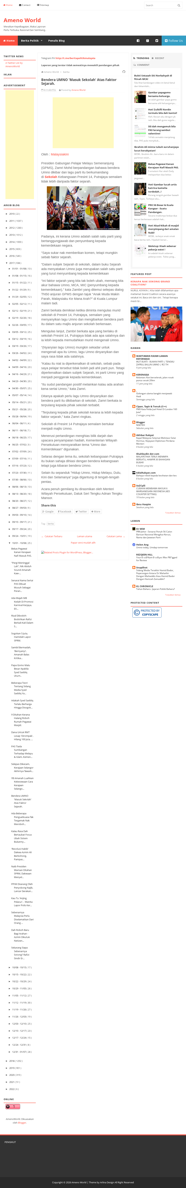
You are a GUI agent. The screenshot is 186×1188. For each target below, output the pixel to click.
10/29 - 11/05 (19, 988)
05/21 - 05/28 (19, 409)
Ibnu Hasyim (143, 504)
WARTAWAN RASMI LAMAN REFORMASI (152, 357)
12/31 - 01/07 (19, 1051)
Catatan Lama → (116, 536)
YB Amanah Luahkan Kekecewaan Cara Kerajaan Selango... (22, 783)
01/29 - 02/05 (19, 296)
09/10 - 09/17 (19, 522)
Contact (26, 5)
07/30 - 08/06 (19, 479)
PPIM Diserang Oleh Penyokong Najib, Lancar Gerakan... (22, 887)
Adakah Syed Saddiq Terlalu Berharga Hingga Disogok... (22, 704)
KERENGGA (142, 374)
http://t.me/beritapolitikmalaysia (75, 58)
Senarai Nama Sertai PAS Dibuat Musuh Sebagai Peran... (22, 586)
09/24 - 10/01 (19, 536)
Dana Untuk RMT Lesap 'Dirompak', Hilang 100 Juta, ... (22, 736)
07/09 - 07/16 (19, 458)
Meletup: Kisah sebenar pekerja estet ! (162, 247)
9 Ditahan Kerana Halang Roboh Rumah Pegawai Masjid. (21, 720)
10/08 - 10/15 (19, 967)
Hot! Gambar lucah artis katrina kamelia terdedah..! (162, 188)
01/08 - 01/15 (19, 275)
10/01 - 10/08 (19, 543)
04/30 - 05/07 (19, 388)
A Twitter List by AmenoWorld (14, 64)
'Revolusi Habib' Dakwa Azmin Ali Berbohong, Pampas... (21, 854)
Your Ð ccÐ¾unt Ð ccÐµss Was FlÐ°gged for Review (156, 559)
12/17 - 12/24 (19, 1037)
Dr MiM (140, 528)
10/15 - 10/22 (19, 974)
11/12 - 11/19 (19, 1002)
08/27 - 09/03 (19, 507)
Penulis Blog (56, 40)
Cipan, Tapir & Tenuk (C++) (151, 406)
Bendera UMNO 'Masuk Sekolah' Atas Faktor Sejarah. (21, 801)
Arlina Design (107, 1182)
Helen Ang (142, 544)
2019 (12, 1068)
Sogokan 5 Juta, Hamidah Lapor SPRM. (21, 637)
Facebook (65, 511)
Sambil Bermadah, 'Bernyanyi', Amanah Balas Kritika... (21, 653)
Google (49, 511)
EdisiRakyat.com (146, 472)
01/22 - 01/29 (19, 289)
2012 (12, 227)
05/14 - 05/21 (19, 402)
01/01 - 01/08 (19, 268)
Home (9, 5)
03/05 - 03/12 (19, 332)
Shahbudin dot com (147, 453)
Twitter (82, 511)
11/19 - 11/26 (19, 1009)
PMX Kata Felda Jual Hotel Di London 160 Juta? (156, 411)
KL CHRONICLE (144, 586)
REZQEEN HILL (144, 554)
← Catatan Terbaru (51, 536)
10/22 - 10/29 (19, 981)
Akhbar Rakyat (145, 435)
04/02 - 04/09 (19, 360)
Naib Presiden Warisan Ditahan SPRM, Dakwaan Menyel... (21, 872)
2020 (12, 1075)
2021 (12, 1082)
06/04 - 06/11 (19, 423)
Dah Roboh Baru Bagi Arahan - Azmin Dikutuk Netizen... (20, 935)
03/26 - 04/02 (19, 353)
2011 (12, 220)
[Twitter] (157, 41)
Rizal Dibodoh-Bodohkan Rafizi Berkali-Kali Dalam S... (22, 621)
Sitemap (44, 5)
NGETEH (140, 425)
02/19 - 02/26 (19, 317)
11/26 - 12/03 (19, 1016)
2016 (12, 256)
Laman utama (84, 536)
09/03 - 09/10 (19, 514)
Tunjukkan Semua (173, 513)
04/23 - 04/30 (19, 381)
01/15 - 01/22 (19, 282)
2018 (12, 1061)
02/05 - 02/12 (19, 303)
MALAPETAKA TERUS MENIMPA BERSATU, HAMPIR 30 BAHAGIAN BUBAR (153, 459)
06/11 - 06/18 (19, 430)
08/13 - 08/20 (19, 493)
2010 (12, 213)
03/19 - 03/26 (19, 346)
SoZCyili (140, 485)
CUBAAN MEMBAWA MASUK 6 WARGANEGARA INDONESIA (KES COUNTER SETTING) (153, 491)
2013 (12, 234)
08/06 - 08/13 (19, 486)
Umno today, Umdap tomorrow (152, 547)
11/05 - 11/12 (19, 995)
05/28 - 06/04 (19, 416)
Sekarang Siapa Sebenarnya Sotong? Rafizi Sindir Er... (20, 953)
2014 (12, 242)
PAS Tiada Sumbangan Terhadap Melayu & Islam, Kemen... (22, 752)
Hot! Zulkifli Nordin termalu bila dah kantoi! (162, 111)
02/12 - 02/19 (19, 310)
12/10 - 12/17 (19, 1030)
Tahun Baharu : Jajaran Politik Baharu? (155, 589)
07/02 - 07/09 (19, 451)
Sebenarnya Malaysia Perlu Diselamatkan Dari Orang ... (22, 918)
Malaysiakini (60, 154)
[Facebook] (138, 41)
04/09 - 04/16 (19, 367)
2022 (12, 1089)
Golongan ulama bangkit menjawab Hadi (154, 395)
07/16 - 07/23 (19, 465)
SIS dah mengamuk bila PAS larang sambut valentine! (162, 130)
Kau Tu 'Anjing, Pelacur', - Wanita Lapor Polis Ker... (22, 902)
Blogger (22, 1122)
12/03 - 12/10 (19, 1023)
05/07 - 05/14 (19, 395)
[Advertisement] (19, 144)
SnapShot (141, 567)
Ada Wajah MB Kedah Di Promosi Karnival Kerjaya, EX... (22, 603)
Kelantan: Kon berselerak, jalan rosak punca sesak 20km (155, 379)
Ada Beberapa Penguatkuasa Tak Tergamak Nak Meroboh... (22, 819)
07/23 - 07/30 (19, 472)
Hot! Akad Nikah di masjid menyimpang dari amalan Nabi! (163, 229)
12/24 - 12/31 (19, 1044)
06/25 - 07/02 (19, 444)
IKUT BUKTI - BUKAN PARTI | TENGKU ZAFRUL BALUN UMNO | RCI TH (155, 363)
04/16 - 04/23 (19, 374)
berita (51, 523)
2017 (12, 263)
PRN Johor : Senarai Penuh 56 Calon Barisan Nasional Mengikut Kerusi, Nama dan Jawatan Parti (154, 534)
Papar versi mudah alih (83, 542)
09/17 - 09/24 (19, 529)
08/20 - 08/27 (19, 500)
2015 (12, 249)
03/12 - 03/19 (19, 338)
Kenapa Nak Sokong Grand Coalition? (150, 283)
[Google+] (147, 41)
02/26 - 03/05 (19, 325)
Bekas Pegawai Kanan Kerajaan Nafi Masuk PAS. (21, 552)
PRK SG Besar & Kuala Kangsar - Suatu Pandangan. (160, 208)
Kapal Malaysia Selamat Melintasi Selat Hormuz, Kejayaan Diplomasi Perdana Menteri (156, 440)
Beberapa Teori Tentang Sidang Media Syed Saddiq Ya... (21, 688)
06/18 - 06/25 (19, 437)
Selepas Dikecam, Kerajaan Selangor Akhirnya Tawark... (22, 767)
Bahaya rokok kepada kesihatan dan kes (156, 475)
